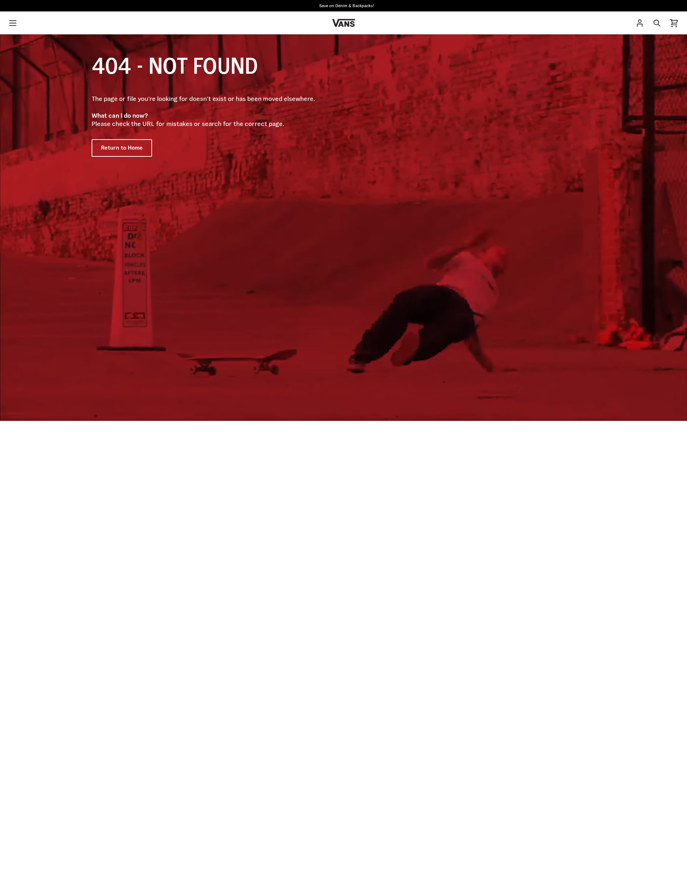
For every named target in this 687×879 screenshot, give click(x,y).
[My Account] (639, 22)
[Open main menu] (12, 22)
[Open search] (657, 22)
